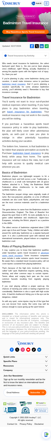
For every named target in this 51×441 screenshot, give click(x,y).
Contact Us (12, 424)
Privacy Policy (26, 424)
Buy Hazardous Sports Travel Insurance (25, 32)
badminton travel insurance (14, 84)
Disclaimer (39, 424)
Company (8, 370)
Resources (8, 366)
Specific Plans (10, 361)
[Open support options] (46, 434)
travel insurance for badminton (24, 112)
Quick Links (9, 357)
